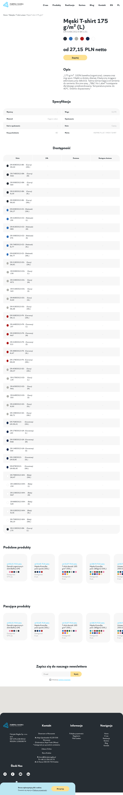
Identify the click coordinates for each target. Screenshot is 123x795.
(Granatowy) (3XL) (21, 423)
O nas (45, 4)
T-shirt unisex (20, 15)
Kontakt (102, 4)
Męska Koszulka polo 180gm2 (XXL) (98, 567)
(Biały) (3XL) (20, 476)
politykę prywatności (64, 680)
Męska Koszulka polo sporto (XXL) (41, 567)
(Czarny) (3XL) (21, 166)
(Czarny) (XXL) (21, 201)
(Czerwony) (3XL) (21, 316)
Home (5, 15)
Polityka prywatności (76, 733)
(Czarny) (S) (21, 183)
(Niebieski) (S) (21, 236)
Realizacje (69, 4)
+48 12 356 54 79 (47, 759)
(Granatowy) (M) (22, 440)
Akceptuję (61, 680)
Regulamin (76, 736)
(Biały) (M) (21, 494)
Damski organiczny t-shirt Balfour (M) (15, 567)
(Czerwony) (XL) (21, 352)
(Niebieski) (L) (21, 219)
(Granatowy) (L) (22, 431)
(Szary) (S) (21, 290)
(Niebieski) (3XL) (21, 210)
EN (111, 4)
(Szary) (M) (21, 281)
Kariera (82, 4)
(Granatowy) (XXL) (21, 467)
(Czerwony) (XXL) (21, 361)
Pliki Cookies (76, 738)
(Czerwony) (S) (21, 343)
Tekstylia (12, 15)
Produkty (56, 4)
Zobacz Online (47, 749)
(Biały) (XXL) (20, 520)
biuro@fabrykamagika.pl (47, 757)
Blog (92, 4)
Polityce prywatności (40, 790)
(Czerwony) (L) (21, 325)
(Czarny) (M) (21, 174)
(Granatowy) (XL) (21, 458)
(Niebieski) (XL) (21, 245)
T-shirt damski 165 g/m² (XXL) (69, 567)
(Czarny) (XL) (21, 192)
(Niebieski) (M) (21, 228)
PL (118, 4)
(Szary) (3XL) (20, 263)
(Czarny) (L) (21, 529)
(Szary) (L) (21, 272)
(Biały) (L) (21, 485)
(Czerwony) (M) (21, 334)
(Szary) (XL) (21, 299)
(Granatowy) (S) (22, 449)
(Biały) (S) (21, 502)
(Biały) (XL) (21, 511)
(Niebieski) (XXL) (21, 254)
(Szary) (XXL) (20, 307)
